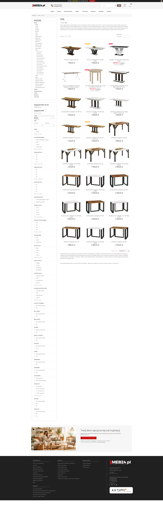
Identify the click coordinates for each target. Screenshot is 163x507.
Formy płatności (61, 472)
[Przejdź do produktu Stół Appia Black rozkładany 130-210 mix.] (71, 103)
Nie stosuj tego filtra (40, 305)
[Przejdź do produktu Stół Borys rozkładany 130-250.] (119, 233)
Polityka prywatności (37, 474)
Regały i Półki (38, 45)
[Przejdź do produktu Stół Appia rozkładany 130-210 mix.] (71, 129)
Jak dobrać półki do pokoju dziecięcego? (42, 492)
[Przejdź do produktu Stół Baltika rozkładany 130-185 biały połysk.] (71, 155)
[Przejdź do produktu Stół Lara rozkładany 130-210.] (71, 51)
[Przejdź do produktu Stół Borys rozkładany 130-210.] (71, 233)
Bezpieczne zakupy (62, 465)
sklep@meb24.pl (114, 473)
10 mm (37, 207)
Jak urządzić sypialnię (37, 488)
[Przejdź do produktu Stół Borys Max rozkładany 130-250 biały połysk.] (71, 207)
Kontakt (34, 465)
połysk (37, 240)
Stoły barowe (39, 51)
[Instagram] (114, 485)
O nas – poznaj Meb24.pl (38, 463)
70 (36, 161)
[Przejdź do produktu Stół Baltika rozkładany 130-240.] (95, 155)
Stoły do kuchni (40, 56)
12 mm (37, 212)
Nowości (36, 95)
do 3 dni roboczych (40, 388)
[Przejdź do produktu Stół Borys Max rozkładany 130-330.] (95, 207)
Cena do (47, 123)
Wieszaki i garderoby (40, 82)
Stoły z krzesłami (40, 73)
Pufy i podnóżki (38, 43)
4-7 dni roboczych (40, 390)
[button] (119, 5)
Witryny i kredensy (39, 84)
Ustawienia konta (86, 465)
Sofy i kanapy (38, 46)
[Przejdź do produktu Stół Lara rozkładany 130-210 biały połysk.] (95, 51)
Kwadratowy (39, 267)
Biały (37, 142)
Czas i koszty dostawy (62, 469)
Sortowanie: (119, 34)
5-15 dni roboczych (40, 393)
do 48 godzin (39, 386)
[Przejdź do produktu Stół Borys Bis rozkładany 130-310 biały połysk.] (95, 181)
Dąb (37, 252)
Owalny (37, 265)
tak (36, 307)
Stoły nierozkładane (41, 58)
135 (36, 229)
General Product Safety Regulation (40, 476)
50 (36, 154)
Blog (34, 482)
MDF (37, 278)
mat (37, 237)
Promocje (36, 96)
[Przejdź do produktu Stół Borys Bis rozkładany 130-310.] (71, 181)
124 (37, 222)
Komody (37, 29)
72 (36, 187)
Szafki (36, 75)
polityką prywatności (101, 442)
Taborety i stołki (38, 78)
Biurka (36, 24)
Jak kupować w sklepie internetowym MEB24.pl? (68, 478)
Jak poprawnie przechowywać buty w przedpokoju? (44, 490)
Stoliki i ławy (38, 48)
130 (37, 227)
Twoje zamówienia (87, 463)
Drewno (38, 282)
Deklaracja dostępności (38, 478)
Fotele (36, 26)
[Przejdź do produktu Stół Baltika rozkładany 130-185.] (119, 129)
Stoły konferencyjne (41, 62)
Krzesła (37, 31)
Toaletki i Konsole (39, 80)
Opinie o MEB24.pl (37, 467)
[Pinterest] (112, 485)
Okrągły (38, 263)
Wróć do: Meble (38, 113)
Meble (39, 15)
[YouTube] (116, 485)
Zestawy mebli (38, 85)
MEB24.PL (34, 15)
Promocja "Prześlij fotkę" (38, 471)
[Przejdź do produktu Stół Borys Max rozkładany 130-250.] (119, 181)
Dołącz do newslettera (88, 438)
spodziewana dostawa (41, 380)
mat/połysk (38, 242)
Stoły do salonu (40, 59)
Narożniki (37, 41)
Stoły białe (39, 53)
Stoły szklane (39, 70)
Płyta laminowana (40, 275)
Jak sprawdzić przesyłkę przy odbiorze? (66, 463)
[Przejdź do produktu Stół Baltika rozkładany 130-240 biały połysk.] (119, 155)
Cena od (36, 123)
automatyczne (39, 378)
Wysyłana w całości (40, 201)
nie (36, 405)
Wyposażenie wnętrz (40, 87)
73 (36, 189)
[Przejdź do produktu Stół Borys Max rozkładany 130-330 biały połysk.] (119, 207)
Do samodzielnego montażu (42, 199)
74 (36, 191)
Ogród (35, 89)
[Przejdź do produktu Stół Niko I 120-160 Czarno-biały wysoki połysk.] (119, 51)
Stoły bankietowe (40, 72)
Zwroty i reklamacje (62, 467)
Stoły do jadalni (40, 54)
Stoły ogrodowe (40, 67)
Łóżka (36, 34)
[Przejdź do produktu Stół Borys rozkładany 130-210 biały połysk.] (95, 233)
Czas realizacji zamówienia (63, 471)
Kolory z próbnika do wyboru (42, 139)
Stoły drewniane (40, 61)
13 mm (37, 214)
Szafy (36, 77)
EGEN (37, 131)
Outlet (35, 93)
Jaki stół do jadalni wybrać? (39, 496)
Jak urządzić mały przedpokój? (39, 494)
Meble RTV (37, 38)
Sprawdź (92, 0)
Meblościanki (38, 39)
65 (36, 176)
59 (36, 157)
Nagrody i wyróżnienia (38, 480)
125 (36, 225)
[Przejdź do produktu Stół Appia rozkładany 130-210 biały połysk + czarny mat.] (119, 103)
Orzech (37, 255)
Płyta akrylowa (39, 280)
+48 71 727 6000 (113, 469)
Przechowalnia (86, 467)
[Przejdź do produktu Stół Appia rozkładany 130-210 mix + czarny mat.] (95, 129)
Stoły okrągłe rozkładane (42, 65)
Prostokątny (39, 269)
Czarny (37, 144)
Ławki (36, 33)
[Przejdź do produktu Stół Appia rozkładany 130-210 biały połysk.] (95, 103)
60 (36, 159)
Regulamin (94, 440)
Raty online (60, 474)
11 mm (37, 210)
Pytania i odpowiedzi (62, 476)
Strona (61, 36)
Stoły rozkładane (40, 69)
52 (36, 184)
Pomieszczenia (38, 91)
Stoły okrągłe (39, 64)
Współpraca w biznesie (38, 469)
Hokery (37, 28)
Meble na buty (38, 36)
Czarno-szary (39, 146)
